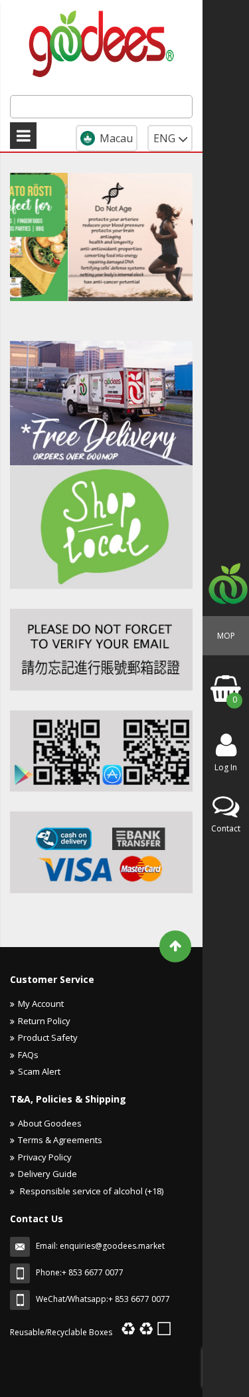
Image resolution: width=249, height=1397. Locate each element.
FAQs (28, 1055)
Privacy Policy (45, 1157)
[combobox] (101, 106)
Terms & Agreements (60, 1140)
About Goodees (50, 1123)
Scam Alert (39, 1071)
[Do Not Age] (116, 237)
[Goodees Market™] (102, 41)
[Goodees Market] (101, 403)
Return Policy (44, 1021)
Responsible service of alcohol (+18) (90, 1191)
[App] (101, 650)
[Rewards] (101, 751)
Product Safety (48, 1037)
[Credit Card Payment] (101, 852)
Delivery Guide (47, 1174)
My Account (41, 1004)
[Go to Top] (175, 946)
